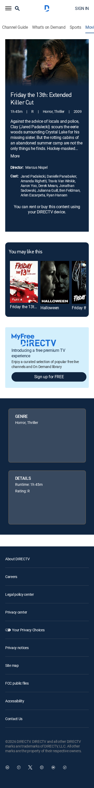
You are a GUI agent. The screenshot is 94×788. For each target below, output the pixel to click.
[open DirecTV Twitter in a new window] (30, 767)
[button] (8, 8)
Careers (11, 576)
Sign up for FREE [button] (49, 377)
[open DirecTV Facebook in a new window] (19, 767)
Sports (75, 27)
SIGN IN (82, 8)
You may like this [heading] (25, 252)
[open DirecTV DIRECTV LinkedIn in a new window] (7, 767)
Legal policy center (19, 594)
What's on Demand (49, 27)
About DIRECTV (17, 558)
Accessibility (14, 700)
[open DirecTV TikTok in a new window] (65, 767)
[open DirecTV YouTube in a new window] (53, 767)
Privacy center (16, 612)
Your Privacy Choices (28, 629)
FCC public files (17, 683)
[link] (24, 282)
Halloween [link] (49, 308)
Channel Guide (15, 27)
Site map (12, 665)
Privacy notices (17, 647)
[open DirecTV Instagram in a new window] (42, 767)
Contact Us (13, 718)
